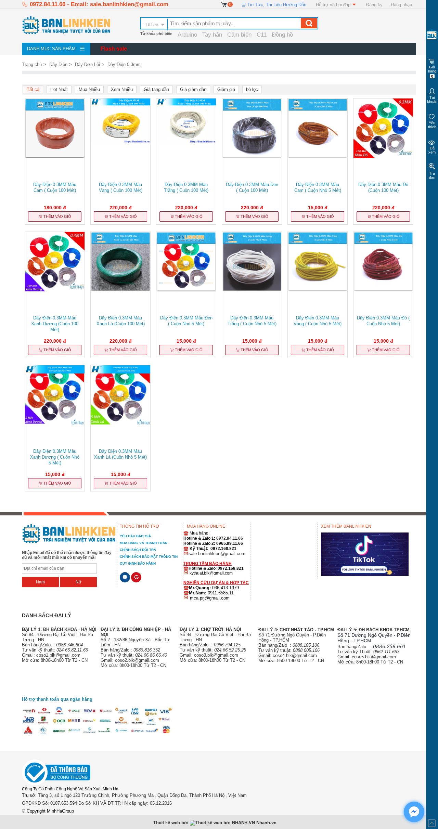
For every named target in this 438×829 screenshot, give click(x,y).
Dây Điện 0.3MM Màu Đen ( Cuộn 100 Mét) (252, 187)
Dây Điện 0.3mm (124, 64)
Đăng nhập (401, 4)
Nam (40, 582)
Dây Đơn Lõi (87, 64)
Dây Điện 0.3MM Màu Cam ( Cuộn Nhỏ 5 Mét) (317, 187)
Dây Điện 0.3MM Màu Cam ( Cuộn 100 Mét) (54, 187)
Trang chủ (32, 64)
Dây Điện (58, 64)
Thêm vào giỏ (56, 216)
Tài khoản (432, 99)
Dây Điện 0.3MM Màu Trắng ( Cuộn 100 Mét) (186, 187)
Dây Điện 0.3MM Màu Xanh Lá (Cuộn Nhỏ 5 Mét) (120, 454)
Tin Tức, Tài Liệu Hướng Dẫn (276, 4)
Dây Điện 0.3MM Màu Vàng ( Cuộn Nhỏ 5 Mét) (318, 320)
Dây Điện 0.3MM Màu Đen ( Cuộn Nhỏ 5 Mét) (186, 320)
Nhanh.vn (266, 822)
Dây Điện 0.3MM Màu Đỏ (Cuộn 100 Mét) (383, 187)
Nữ (78, 582)
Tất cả (151, 24)
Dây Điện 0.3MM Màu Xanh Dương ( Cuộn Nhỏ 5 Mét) (54, 457)
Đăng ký (374, 4)
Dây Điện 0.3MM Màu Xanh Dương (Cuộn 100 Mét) (54, 323)
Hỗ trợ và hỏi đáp (334, 4)
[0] (224, 4)
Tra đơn (432, 175)
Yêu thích (432, 125)
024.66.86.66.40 (151, 655)
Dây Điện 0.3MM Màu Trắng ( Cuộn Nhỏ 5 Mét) (252, 320)
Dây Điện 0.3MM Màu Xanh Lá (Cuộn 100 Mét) (120, 320)
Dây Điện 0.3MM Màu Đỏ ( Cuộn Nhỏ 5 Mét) (383, 320)
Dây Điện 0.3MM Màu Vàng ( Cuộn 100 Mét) (120, 187)
